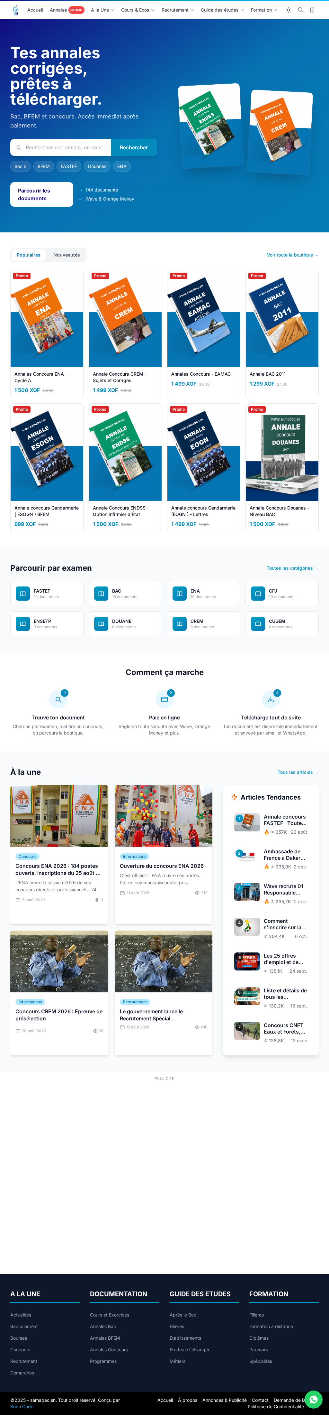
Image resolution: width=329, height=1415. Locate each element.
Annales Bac (103, 1326)
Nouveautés (66, 255)
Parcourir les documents (34, 194)
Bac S (20, 166)
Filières (177, 1326)
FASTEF (69, 166)
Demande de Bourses (296, 1400)
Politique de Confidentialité (276, 1406)
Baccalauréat (24, 1326)
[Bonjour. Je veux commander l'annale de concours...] (314, 1400)
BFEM (44, 166)
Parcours (258, 1349)
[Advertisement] (164, 1127)
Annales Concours (109, 1349)
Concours (20, 1349)
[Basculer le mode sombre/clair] (288, 10)
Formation (261, 10)
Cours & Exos (135, 10)
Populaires (28, 255)
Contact (260, 1400)
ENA (122, 166)
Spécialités (260, 1361)
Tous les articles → (298, 772)
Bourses (18, 1338)
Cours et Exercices (109, 1314)
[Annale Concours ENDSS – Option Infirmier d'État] (211, 126)
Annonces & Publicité (224, 1400)
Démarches (22, 1372)
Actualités (20, 1314)
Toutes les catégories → (293, 568)
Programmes (103, 1361)
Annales (66, 10)
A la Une (100, 10)
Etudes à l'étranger (189, 1349)
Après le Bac (183, 1314)
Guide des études (220, 10)
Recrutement (175, 10)
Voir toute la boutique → (293, 255)
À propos (187, 1400)
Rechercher (134, 147)
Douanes (97, 166)
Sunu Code (21, 1406)
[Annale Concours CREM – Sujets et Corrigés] (280, 132)
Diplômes (259, 1338)
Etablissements (185, 1338)
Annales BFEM (105, 1338)
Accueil (35, 10)
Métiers (177, 1361)
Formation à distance (271, 1326)
